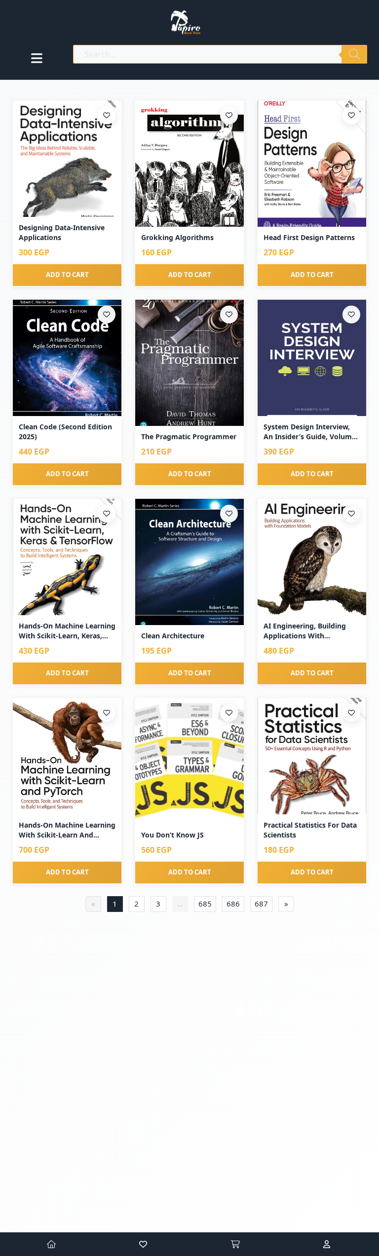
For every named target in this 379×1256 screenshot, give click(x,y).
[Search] (354, 54)
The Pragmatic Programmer (188, 436)
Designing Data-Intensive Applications (62, 232)
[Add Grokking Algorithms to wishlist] (229, 115)
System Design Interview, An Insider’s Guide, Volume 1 (310, 431)
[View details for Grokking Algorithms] (189, 164)
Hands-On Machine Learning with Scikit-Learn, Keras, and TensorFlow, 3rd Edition (67, 630)
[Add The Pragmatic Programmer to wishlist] (229, 314)
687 (261, 903)
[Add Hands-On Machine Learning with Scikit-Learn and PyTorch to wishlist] (106, 712)
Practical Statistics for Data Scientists (310, 829)
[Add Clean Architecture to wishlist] (229, 513)
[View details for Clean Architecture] (189, 562)
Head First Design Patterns (309, 237)
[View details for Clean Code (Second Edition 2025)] (67, 358)
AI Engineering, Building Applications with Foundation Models (305, 630)
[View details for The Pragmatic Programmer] (189, 363)
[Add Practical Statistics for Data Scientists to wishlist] (351, 712)
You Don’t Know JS (172, 834)
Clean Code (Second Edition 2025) (65, 431)
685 (205, 903)
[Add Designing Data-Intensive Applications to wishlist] (106, 115)
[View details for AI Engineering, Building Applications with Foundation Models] (312, 557)
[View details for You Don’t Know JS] (189, 761)
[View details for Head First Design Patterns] (312, 164)
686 (233, 903)
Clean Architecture (172, 635)
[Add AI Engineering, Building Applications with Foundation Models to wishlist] (351, 513)
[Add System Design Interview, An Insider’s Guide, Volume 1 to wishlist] (351, 314)
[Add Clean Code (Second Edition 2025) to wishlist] (106, 314)
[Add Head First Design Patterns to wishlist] (351, 115)
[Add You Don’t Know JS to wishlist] (229, 712)
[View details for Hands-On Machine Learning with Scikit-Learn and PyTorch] (67, 756)
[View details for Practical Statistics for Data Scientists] (312, 756)
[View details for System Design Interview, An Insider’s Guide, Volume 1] (312, 358)
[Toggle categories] (36, 58)
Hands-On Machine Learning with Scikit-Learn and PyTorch (67, 829)
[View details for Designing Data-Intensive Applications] (67, 159)
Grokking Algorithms (177, 237)
